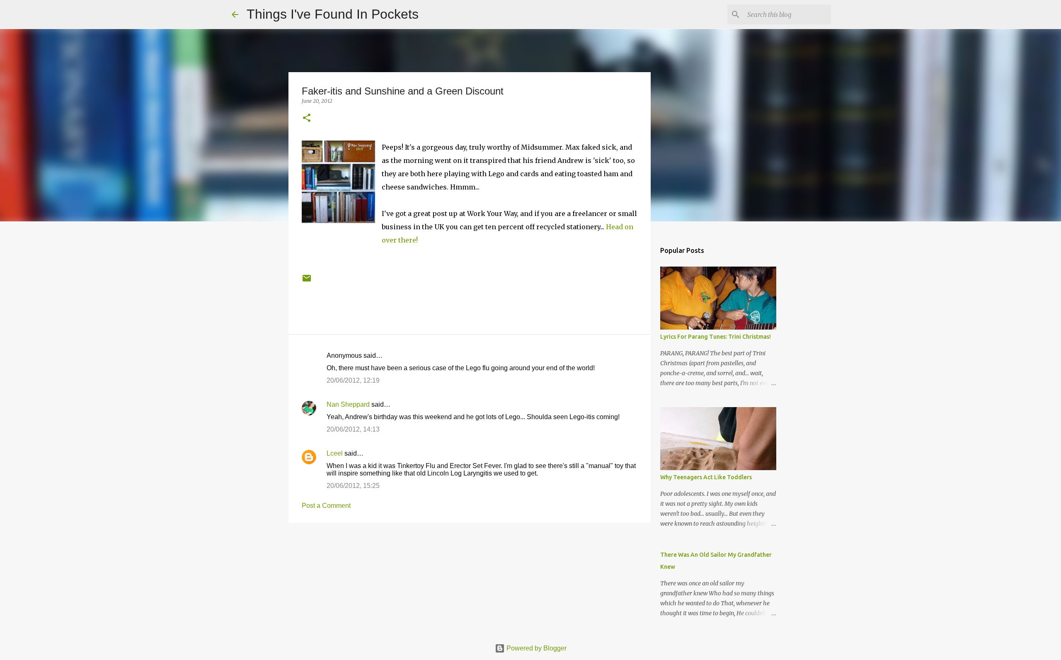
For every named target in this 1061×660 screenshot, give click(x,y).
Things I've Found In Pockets (333, 14)
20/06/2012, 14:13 (353, 429)
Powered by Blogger (536, 648)
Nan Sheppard (348, 404)
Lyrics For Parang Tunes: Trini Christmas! (715, 336)
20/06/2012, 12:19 (353, 380)
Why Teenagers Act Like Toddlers (706, 477)
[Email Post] (307, 281)
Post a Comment (326, 505)
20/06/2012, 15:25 (353, 485)
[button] (307, 118)
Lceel (335, 453)
